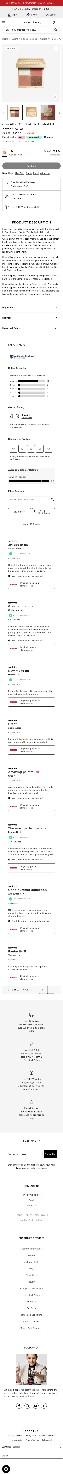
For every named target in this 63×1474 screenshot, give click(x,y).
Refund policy (17, 1440)
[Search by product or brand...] (55, 29)
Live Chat (19, 173)
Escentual (18, 1436)
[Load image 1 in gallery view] (14, 112)
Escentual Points (31, 1295)
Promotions (31, 1275)
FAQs (31, 1268)
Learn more (16, 198)
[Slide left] (3, 113)
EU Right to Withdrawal (31, 1288)
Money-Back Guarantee (31, 1328)
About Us (31, 1301)
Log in (14, 14)
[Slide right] (59, 113)
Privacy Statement (31, 1321)
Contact (53, 14)
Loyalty (33, 14)
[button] (3, 22)
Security (32, 1281)
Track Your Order (31, 1262)
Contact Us (31, 1205)
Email (36, 173)
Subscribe (50, 1154)
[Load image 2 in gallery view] (31, 112)
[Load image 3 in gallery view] (48, 112)
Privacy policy (30, 1436)
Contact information (47, 1436)
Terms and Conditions (31, 1315)
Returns (31, 1255)
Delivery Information (31, 1248)
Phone (29, 173)
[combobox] (31, 29)
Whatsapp (45, 173)
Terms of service (32, 1440)
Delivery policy (48, 1440)
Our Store (31, 1308)
